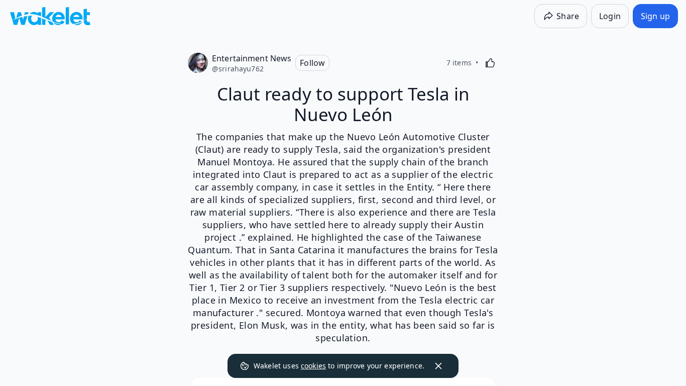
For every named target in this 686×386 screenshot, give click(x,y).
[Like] (490, 63)
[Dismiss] (438, 366)
